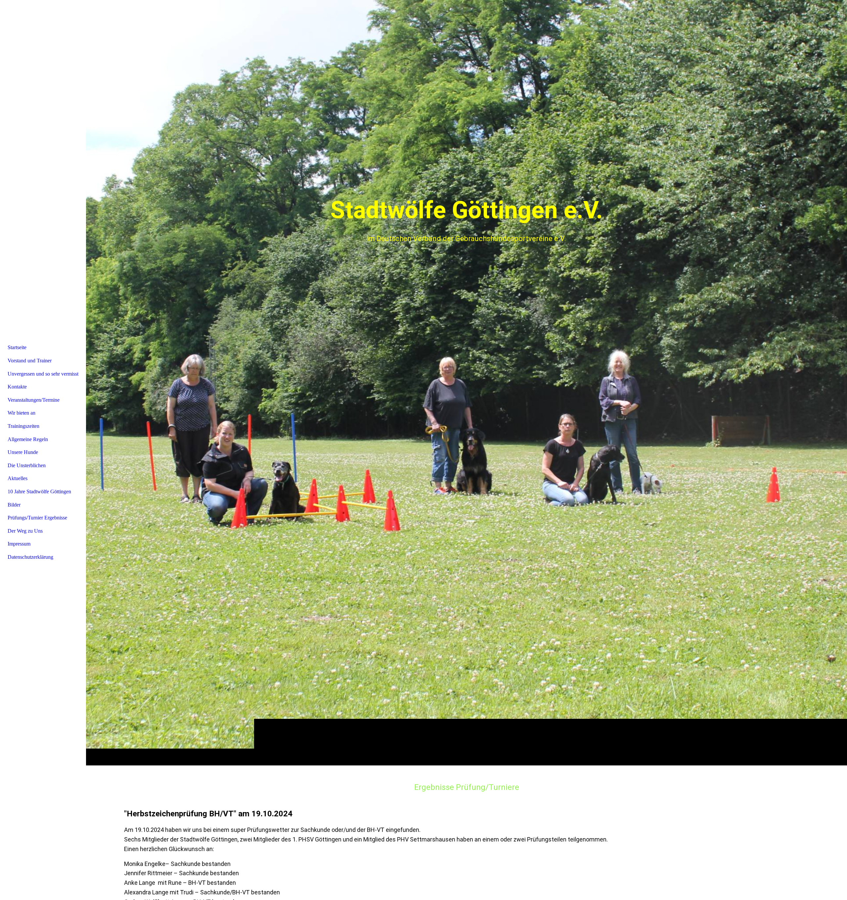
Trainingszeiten (23, 426)
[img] (466, 382)
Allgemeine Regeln (28, 439)
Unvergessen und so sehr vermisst (43, 374)
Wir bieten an (21, 413)
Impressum (19, 544)
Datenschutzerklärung (30, 557)
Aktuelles (17, 478)
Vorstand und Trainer (30, 360)
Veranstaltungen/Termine (34, 400)
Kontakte (17, 386)
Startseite (17, 347)
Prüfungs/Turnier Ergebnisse (37, 517)
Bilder (14, 505)
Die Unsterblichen (27, 465)
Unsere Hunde (23, 452)
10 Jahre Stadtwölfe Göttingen (39, 491)
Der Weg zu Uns (25, 531)
